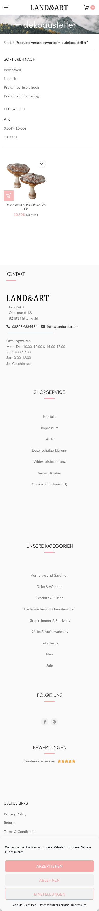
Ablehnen (49, 880)
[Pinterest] (54, 722)
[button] (9, 195)
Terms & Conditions (19, 831)
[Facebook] (44, 722)
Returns (10, 822)
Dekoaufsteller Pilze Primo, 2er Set (26, 207)
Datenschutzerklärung (54, 905)
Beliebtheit (12, 70)
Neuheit (10, 78)
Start (7, 42)
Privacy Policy (15, 814)
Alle (7, 119)
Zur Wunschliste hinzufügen (41, 163)
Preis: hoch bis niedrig (21, 96)
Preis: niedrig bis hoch (21, 87)
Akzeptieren (49, 866)
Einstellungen (49, 894)
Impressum (78, 905)
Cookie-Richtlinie (24, 905)
